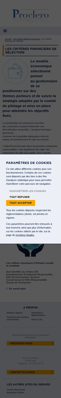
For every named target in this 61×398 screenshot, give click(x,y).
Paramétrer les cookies (27, 191)
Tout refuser (19, 197)
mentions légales (25, 235)
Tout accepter (20, 203)
